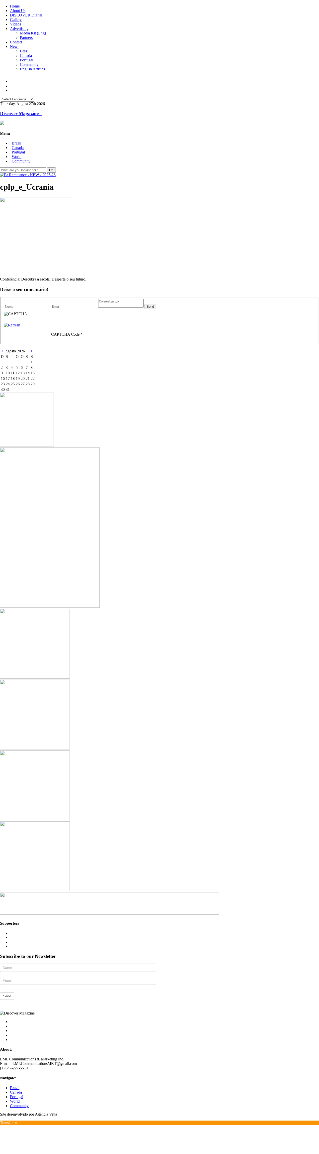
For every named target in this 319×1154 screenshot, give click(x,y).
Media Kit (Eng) (33, 33)
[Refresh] (12, 325)
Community (29, 64)
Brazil (24, 51)
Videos (15, 24)
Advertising (19, 28)
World (16, 156)
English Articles (32, 69)
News (14, 46)
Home (15, 6)
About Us (17, 10)
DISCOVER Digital (26, 15)
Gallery (16, 19)
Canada (26, 55)
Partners (26, 37)
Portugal (26, 60)
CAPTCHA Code (65, 334)
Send (7, 996)
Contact (16, 42)
